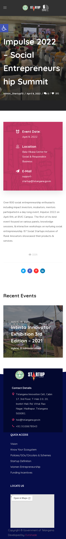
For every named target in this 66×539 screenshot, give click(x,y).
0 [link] (48, 93)
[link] (4, 28)
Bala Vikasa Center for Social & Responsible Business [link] (34, 156)
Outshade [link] (31, 535)
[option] (33, 331)
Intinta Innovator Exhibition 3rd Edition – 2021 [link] (31, 334)
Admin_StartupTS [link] (13, 93)
